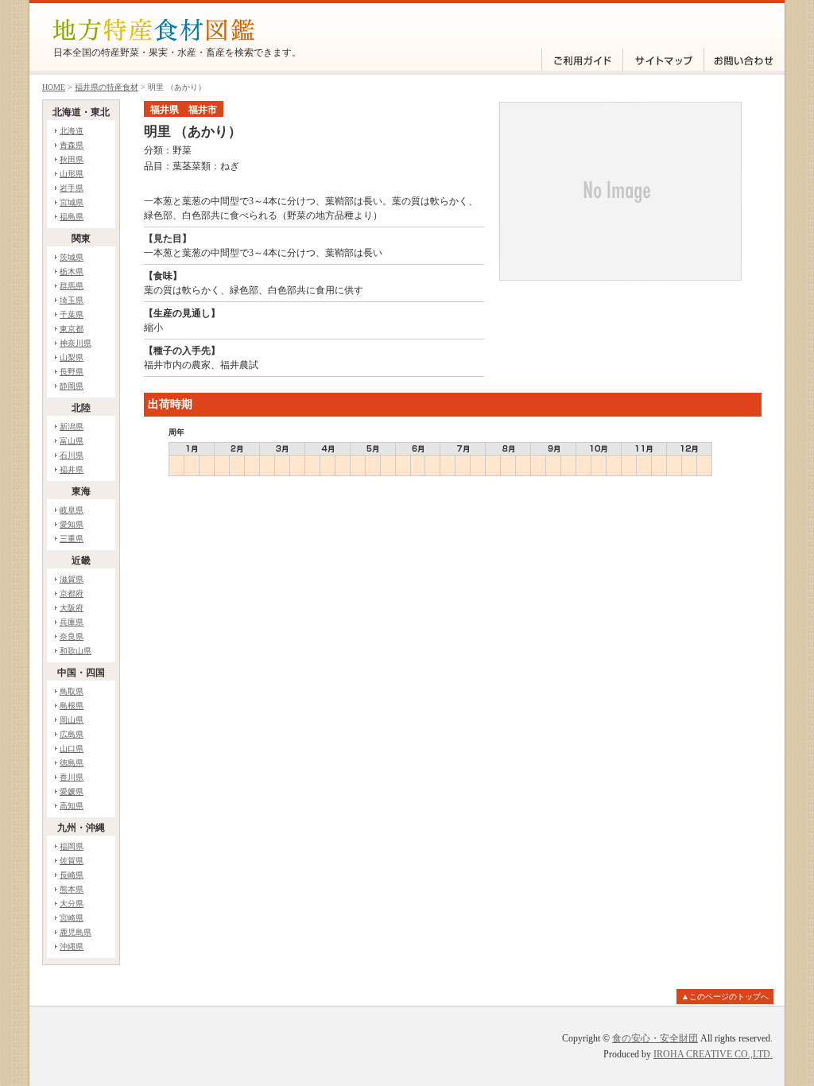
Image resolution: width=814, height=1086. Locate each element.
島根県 (71, 705)
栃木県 (71, 271)
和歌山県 (75, 650)
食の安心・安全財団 (655, 1038)
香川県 (71, 777)
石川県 (71, 455)
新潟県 (71, 426)
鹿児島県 (75, 932)
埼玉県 (71, 300)
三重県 (71, 538)
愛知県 (71, 524)
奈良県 (71, 636)
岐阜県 (71, 510)
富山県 (71, 440)
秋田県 (71, 159)
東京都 (71, 328)
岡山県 (71, 720)
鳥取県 (71, 691)
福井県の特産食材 (106, 87)
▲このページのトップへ (725, 996)
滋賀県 (71, 579)
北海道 (71, 130)
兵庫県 (71, 622)
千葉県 (71, 314)
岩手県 (71, 188)
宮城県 (71, 202)
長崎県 (71, 875)
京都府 (71, 593)
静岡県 (71, 386)
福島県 (71, 216)
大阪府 (71, 607)
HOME (53, 87)
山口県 (71, 748)
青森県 (71, 145)
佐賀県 (71, 860)
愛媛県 (71, 791)
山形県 (71, 173)
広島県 (71, 734)
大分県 (71, 903)
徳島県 (71, 762)
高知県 (71, 805)
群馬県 (71, 285)
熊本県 (71, 889)
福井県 (71, 469)
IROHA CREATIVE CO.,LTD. (713, 1054)
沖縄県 (71, 946)
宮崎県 (71, 917)
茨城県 (71, 257)
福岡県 (71, 846)
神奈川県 (75, 343)
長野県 (71, 371)
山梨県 (71, 357)
